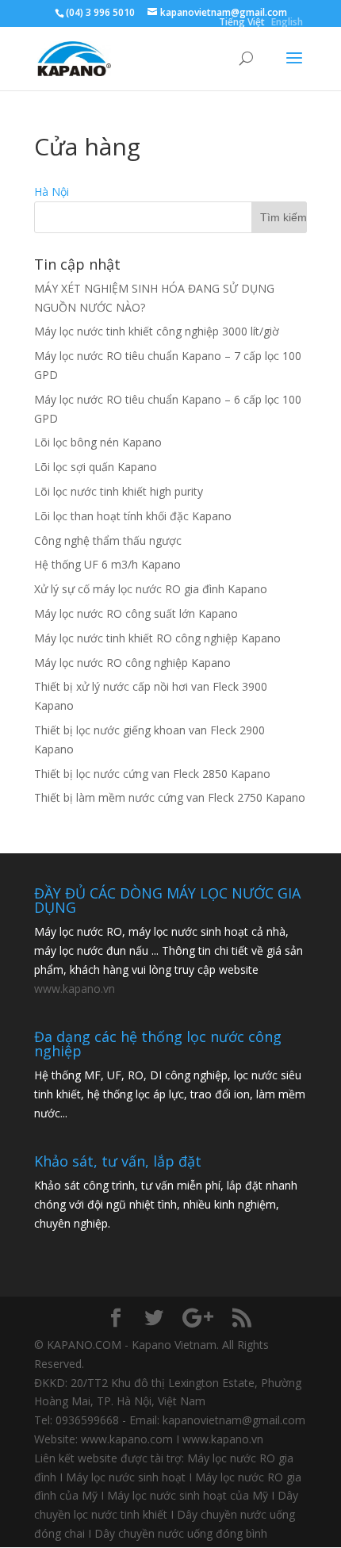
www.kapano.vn (74, 988)
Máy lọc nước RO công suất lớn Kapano (136, 613)
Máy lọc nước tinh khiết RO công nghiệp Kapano (157, 638)
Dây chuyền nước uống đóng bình (180, 1533)
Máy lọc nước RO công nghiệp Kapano (132, 662)
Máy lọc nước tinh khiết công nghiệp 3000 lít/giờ (156, 331)
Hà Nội (51, 191)
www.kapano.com (127, 1438)
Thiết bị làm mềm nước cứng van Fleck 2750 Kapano (169, 797)
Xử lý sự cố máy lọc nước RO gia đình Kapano (150, 588)
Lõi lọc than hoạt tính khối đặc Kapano (133, 515)
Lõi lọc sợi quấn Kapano (95, 466)
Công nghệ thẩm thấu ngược (108, 540)
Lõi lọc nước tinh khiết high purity (118, 491)
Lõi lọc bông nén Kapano (98, 442)
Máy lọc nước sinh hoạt (126, 1477)
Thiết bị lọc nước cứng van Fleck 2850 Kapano (152, 773)
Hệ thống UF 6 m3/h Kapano (107, 564)
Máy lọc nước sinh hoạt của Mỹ (187, 1495)
